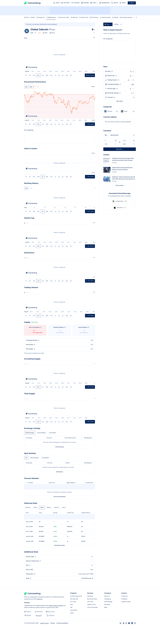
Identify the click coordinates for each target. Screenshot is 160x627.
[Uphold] (50, 615)
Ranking (75, 17)
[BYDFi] (27, 615)
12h (34, 75)
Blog (105, 607)
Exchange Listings (126, 17)
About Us (39, 599)
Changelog (107, 599)
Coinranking (34, 3)
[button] (111, 111)
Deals (72, 613)
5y (62, 75)
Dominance (94, 17)
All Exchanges (29, 432)
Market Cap (84, 17)
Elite (71, 604)
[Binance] (39, 612)
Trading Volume (106, 17)
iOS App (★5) (74, 599)
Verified (35, 322)
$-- (131, 75)
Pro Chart (73, 601)
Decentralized (41, 432)
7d (42, 75)
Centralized (52, 432)
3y (59, 75)
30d (47, 75)
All (71, 75)
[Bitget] (50, 611)
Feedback (124, 599)
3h (30, 75)
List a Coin (90, 601)
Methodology (108, 601)
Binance (55, 605)
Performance (52, 17)
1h (26, 75)
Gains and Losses (64, 17)
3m (51, 75)
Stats (33, 17)
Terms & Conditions (62, 623)
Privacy (52, 623)
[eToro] (39, 615)
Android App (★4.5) (76, 596)
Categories (41, 17)
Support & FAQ (125, 601)
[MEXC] (27, 611)
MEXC (51, 605)
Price (27, 17)
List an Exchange (92, 607)
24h (38, 75)
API (71, 607)
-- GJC (132, 84)
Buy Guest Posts (92, 599)
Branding (107, 604)
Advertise (90, 596)
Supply (116, 17)
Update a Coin (91, 604)
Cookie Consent (44, 623)
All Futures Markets (60, 496)
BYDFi (60, 605)
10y (67, 75)
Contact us (124, 596)
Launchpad (73, 610)
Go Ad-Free (30, 130)
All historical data (59, 545)
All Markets (59, 472)
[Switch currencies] (120, 142)
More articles (120, 185)
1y (55, 75)
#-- (35, 32)
